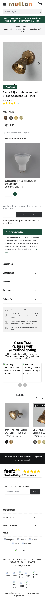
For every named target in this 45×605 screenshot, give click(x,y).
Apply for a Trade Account (13, 18)
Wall (24, 27)
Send (35, 492)
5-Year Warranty (10, 87)
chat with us (7, 223)
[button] (14, 84)
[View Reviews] (22, 104)
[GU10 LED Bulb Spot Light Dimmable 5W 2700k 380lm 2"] (22, 160)
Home (18, 27)
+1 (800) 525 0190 (22, 566)
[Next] (43, 398)
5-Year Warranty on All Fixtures (29, 21)
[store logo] (20, 4)
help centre (21, 221)
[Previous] (38, 398)
